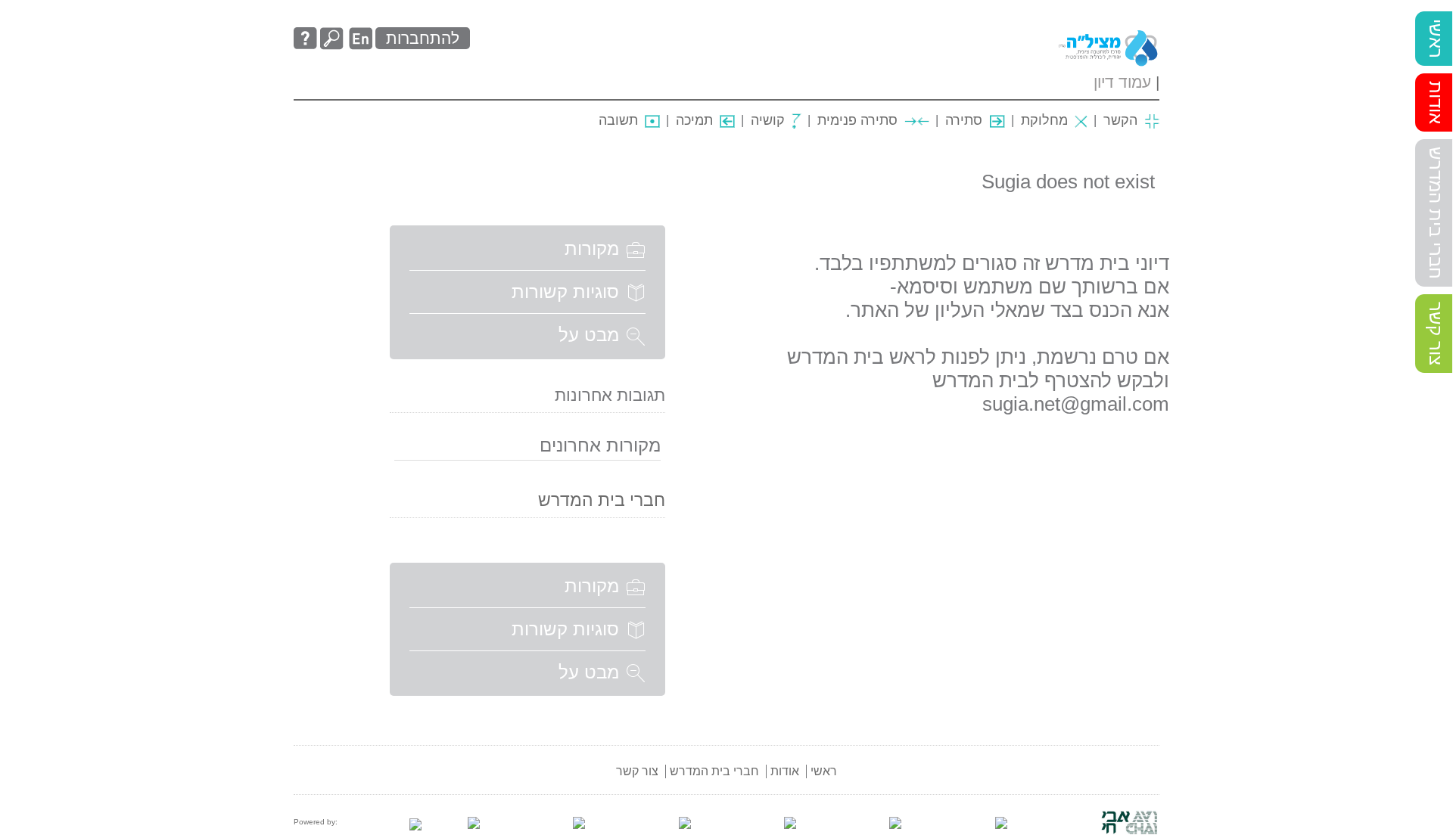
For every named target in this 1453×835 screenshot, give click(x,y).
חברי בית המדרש (1436, 213)
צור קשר (1436, 333)
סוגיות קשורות (565, 291)
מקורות (592, 248)
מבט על (588, 334)
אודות (1436, 102)
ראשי (1436, 38)
